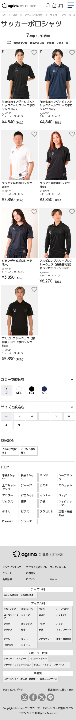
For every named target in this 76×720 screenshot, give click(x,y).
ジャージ (26, 485)
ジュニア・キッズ (42, 664)
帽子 (23, 501)
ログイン (30, 579)
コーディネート (58, 567)
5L (19, 425)
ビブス (25, 511)
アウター (7, 495)
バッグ (62, 495)
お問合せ (30, 573)
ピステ (44, 485)
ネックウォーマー (65, 503)
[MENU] (71, 6)
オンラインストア (12, 567)
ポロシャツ (28, 495)
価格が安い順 (20, 42)
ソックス (7, 501)
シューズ (26, 521)
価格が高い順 (37, 42)
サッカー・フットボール (63, 14)
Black (31, 393)
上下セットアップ (9, 487)
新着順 (50, 42)
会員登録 (7, 579)
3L (69, 416)
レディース (59, 664)
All (6, 393)
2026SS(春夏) (28, 451)
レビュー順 (62, 42)
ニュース (7, 573)
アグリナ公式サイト (36, 567)
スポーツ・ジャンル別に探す (28, 14)
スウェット (65, 485)
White (19, 393)
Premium (7, 521)
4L (6, 425)
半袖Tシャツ (8, 477)
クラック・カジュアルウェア (17, 664)
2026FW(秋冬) (9, 451)
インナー (45, 495)
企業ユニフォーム (48, 678)
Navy (44, 393)
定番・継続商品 (65, 513)
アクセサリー (46, 513)
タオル (6, 511)
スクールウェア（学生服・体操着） (21, 678)
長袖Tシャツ (27, 477)
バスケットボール (38, 658)
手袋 (42, 501)
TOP (3, 14)
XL (57, 416)
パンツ (44, 475)
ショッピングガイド (13, 689)
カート (53, 579)
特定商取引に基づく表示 (60, 689)
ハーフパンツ (65, 477)
